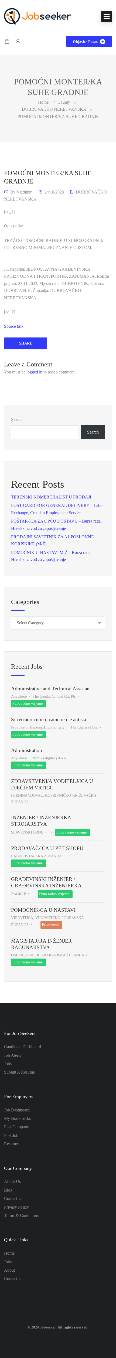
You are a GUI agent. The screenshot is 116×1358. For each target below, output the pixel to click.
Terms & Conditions (21, 1215)
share (25, 343)
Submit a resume (19, 1072)
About (9, 1270)
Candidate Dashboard (22, 1046)
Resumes (11, 1143)
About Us (12, 1181)
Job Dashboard (17, 1110)
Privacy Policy (16, 1207)
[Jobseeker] (37, 16)
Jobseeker (48, 1327)
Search (17, 419)
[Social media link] (58, 1340)
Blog (8, 1190)
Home (9, 1253)
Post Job (11, 1135)
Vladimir (24, 192)
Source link (13, 326)
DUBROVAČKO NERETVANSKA (54, 109)
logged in (34, 372)
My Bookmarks (17, 1118)
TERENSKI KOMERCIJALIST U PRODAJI (51, 497)
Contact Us (13, 1198)
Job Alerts (12, 1055)
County (63, 102)
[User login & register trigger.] (18, 41)
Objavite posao (86, 42)
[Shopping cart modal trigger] (7, 41)
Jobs (8, 1063)
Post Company (16, 1126)
